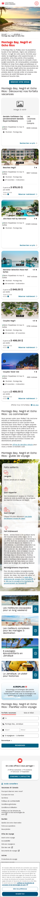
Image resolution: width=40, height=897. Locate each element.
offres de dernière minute (23, 444)
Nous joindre (5, 829)
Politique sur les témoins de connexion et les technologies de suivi (13, 812)
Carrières (4, 798)
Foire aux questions (8, 826)
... (10, 34)
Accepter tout (20, 894)
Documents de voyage (9, 851)
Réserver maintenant (26, 194)
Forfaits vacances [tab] (8, 713)
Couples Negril (9, 321)
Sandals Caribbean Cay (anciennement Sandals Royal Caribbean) (13, 119)
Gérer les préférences (20, 889)
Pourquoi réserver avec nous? (12, 791)
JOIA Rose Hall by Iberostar (14, 219)
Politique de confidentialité (10, 801)
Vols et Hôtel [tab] (29, 713)
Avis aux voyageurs (8, 844)
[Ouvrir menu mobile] (37, 3)
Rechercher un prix (27, 143)
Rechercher (20, 745)
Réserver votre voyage (20, 82)
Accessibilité (5, 841)
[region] (20, 879)
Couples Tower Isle (11, 372)
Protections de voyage (9, 859)
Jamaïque (16, 34)
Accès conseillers (10, 784)
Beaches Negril (9, 168)
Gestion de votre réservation (11, 823)
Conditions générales (8, 804)
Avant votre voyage (8, 837)
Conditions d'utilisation (9, 807)
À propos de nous (7, 794)
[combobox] (20, 718)
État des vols (6, 847)
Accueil (4, 34)
